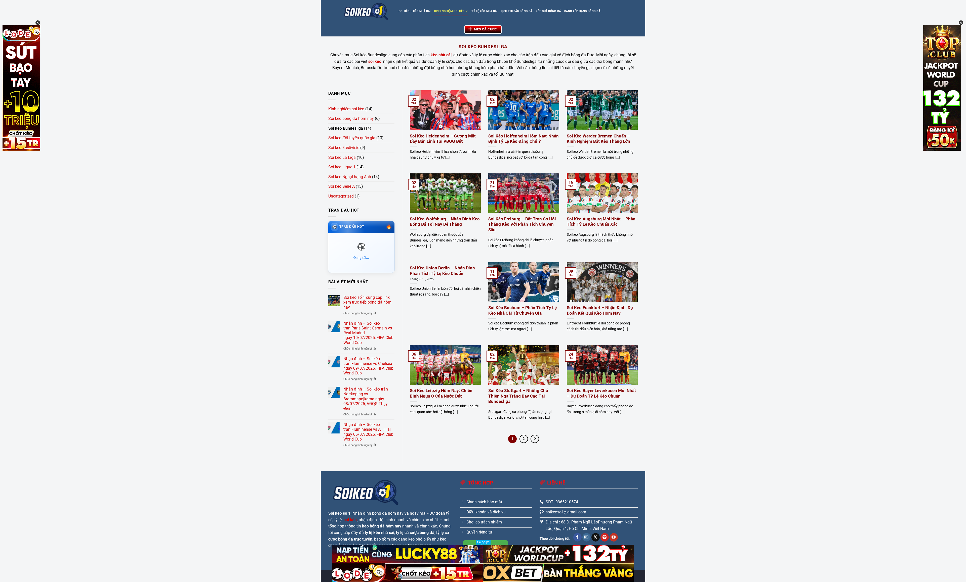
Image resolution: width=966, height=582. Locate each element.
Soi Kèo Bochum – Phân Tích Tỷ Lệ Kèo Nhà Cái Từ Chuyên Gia (522, 310)
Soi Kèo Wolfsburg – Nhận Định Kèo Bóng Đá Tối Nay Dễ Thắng (445, 222)
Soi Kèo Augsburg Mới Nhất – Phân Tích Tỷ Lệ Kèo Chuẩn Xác (601, 222)
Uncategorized (341, 196)
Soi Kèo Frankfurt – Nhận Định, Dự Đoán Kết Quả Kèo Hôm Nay (600, 310)
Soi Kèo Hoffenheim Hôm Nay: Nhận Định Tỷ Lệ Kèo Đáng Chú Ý (523, 139)
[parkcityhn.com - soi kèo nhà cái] (366, 11)
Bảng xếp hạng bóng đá (582, 11)
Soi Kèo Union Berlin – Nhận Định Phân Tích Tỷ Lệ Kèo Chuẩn (442, 271)
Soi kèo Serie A (341, 186)
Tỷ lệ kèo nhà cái (484, 11)
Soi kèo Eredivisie (343, 147)
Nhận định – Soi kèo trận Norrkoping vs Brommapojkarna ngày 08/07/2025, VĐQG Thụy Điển (365, 399)
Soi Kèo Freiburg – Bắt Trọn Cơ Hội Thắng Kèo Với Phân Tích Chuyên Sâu (522, 224)
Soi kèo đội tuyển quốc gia (351, 137)
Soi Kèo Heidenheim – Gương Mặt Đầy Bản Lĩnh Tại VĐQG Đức (443, 139)
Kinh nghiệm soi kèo (449, 11)
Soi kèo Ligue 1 (341, 167)
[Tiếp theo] (535, 439)
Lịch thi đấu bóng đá (516, 11)
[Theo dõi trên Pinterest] (604, 537)
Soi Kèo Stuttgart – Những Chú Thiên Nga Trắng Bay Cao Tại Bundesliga (518, 396)
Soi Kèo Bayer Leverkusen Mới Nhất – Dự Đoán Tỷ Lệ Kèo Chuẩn (601, 393)
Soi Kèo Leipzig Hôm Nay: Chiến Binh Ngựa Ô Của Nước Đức (441, 393)
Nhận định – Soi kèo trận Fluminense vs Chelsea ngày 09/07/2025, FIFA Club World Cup (368, 366)
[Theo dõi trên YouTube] (614, 537)
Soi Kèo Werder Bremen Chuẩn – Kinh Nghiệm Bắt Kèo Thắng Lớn (598, 139)
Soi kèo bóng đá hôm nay (351, 118)
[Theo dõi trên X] (595, 537)
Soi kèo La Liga (342, 157)
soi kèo (350, 519)
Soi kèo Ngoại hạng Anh (349, 176)
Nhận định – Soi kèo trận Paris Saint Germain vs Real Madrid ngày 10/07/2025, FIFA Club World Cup (368, 333)
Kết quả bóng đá (548, 11)
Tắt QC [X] (483, 542)
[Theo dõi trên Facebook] (577, 537)
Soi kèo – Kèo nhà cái (415, 11)
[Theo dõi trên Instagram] (586, 537)
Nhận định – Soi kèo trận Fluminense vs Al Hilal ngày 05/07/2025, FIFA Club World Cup (368, 432)
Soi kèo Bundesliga (345, 128)
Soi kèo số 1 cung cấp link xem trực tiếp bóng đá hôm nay (367, 302)
